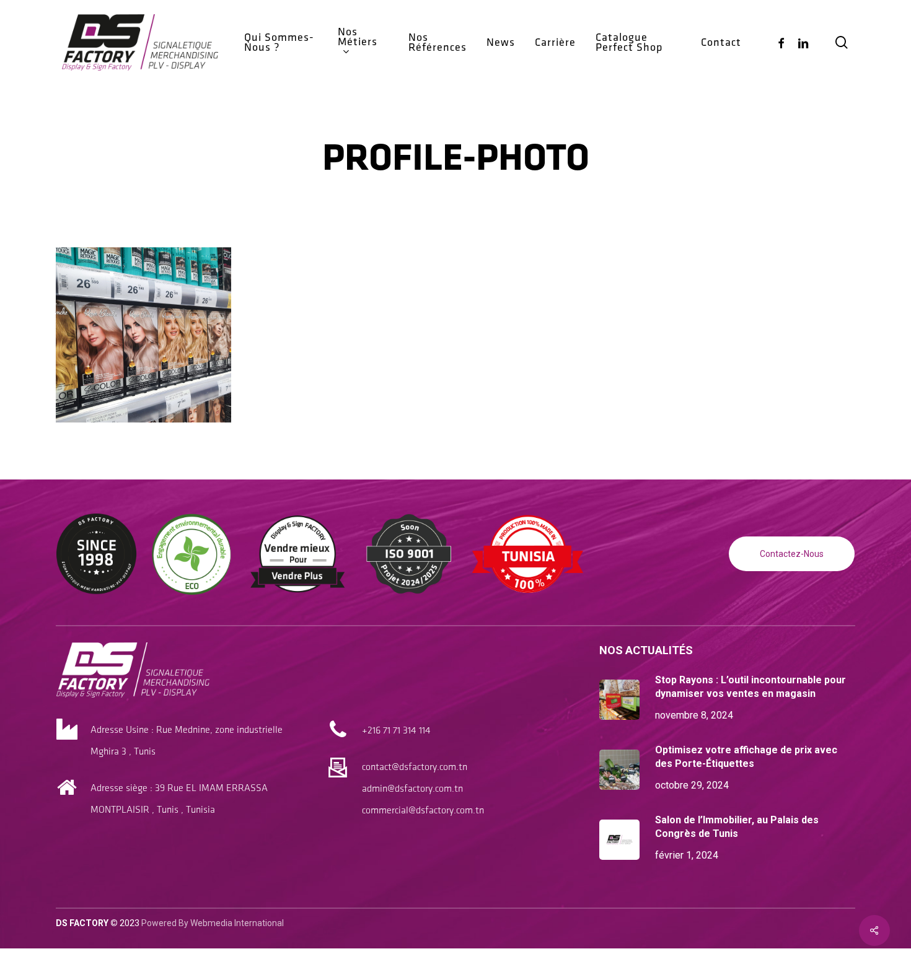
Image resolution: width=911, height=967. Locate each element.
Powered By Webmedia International (212, 923)
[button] (792, 554)
